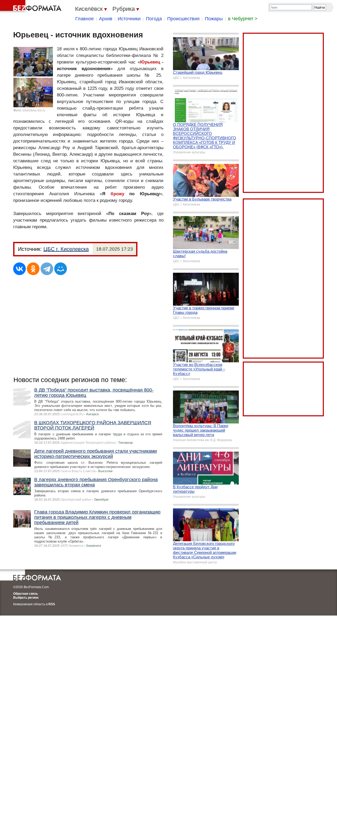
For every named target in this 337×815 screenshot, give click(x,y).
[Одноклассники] (33, 268)
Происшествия (183, 18)
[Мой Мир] (60, 268)
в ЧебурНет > (242, 18)
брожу (117, 193)
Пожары (214, 18)
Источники (129, 18)
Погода (154, 18)
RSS (51, 604)
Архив (105, 18)
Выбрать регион (25, 597)
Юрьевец (150, 62)
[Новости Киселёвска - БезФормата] (31, 6)
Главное (84, 18)
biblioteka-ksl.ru (34, 110)
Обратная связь (25, 594)
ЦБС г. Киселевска (66, 249)
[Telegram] (47, 268)
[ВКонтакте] (19, 268)
